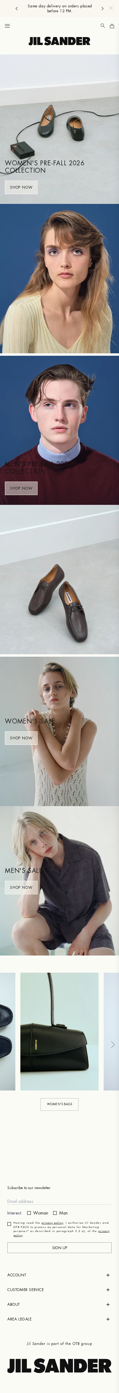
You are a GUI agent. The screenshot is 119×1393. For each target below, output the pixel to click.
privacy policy (52, 1223)
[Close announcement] (111, 8)
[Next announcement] (102, 8)
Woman (40, 1213)
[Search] (102, 25)
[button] (7, 25)
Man (63, 1213)
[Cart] (112, 25)
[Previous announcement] (16, 8)
